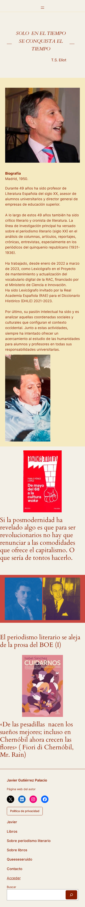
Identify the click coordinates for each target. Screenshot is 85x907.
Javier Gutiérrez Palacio (27, 780)
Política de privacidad (24, 811)
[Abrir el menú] (42, 7)
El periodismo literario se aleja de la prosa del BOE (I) (40, 641)
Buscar (11, 887)
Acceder (14, 878)
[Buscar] (71, 894)
